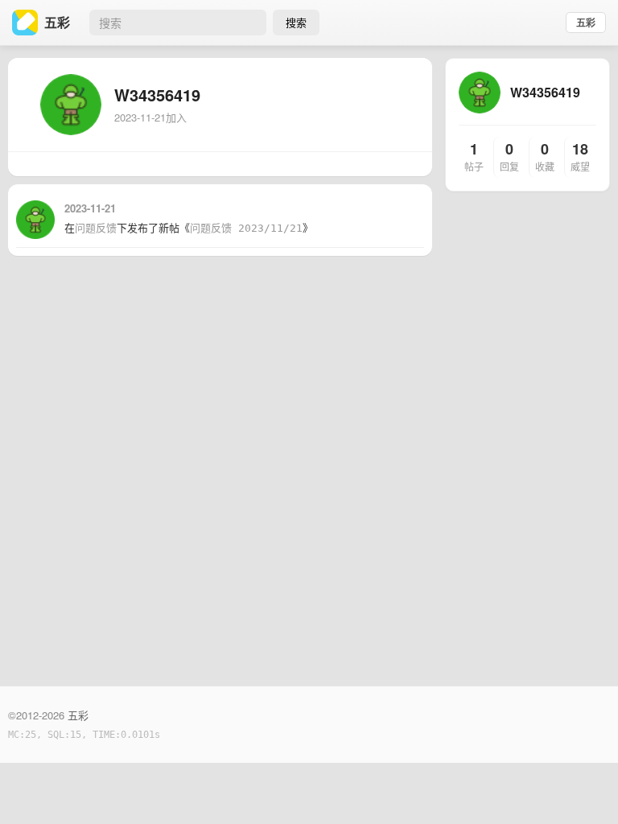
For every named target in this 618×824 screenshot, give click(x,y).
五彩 (585, 22)
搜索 (296, 22)
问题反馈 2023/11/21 (246, 228)
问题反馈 (96, 228)
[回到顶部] (584, 787)
